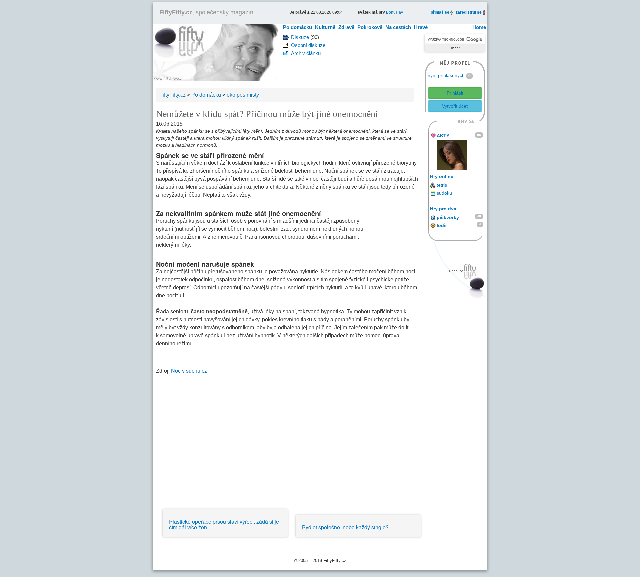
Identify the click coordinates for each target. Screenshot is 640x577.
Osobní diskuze (308, 45)
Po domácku (297, 27)
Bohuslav (394, 12)
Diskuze (300, 37)
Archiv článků (306, 53)
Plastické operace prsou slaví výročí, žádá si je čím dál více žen (224, 524)
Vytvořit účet (455, 106)
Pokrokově (369, 27)
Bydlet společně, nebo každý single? (345, 527)
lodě (442, 225)
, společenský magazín (206, 12)
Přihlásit (455, 93)
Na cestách (398, 27)
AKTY (443, 135)
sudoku (444, 193)
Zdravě (346, 27)
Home (479, 27)
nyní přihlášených (446, 75)
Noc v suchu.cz (189, 371)
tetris (442, 185)
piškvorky (448, 217)
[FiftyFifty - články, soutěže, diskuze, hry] (215, 52)
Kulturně (325, 27)
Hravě (421, 27)
